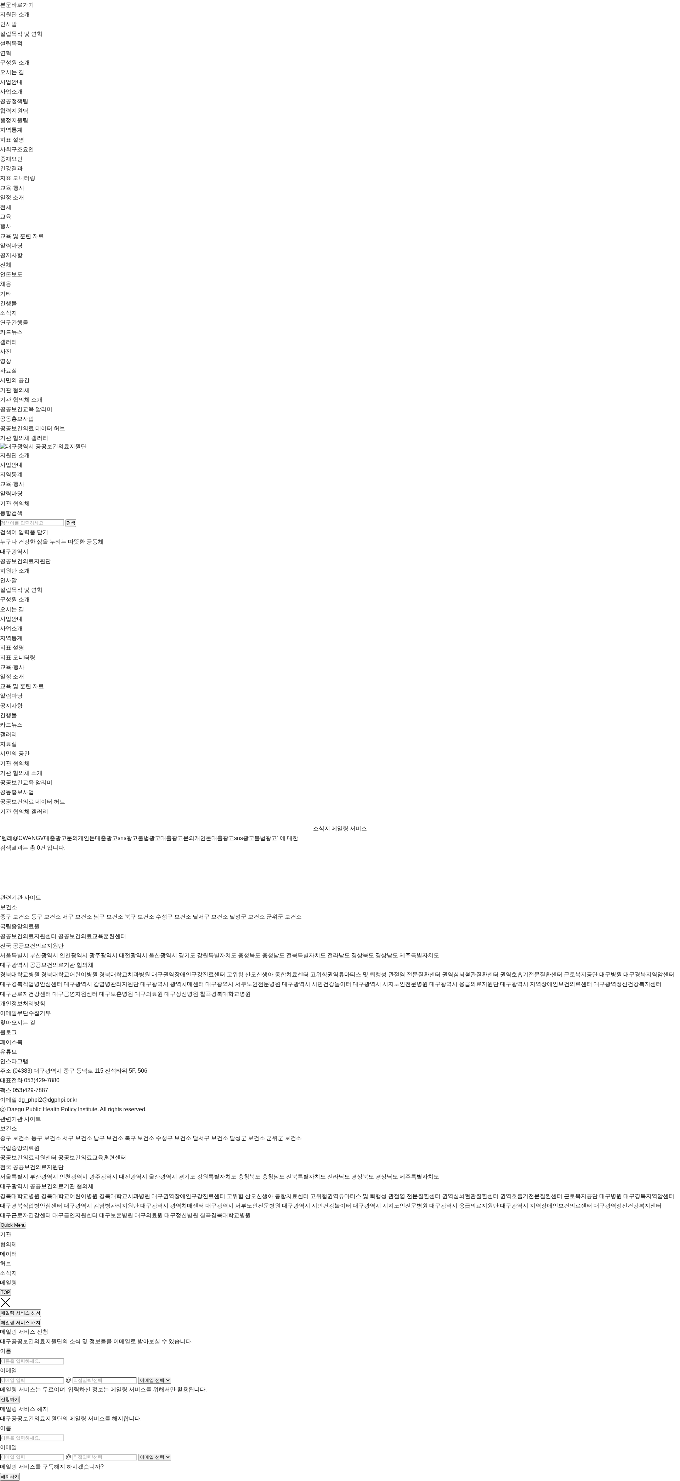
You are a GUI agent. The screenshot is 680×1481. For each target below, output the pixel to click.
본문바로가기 (17, 5)
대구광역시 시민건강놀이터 (316, 984)
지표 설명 (12, 648)
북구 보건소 (139, 917)
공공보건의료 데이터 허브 (32, 428)
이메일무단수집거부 (25, 1013)
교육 (5, 217)
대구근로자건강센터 (25, 994)
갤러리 (8, 734)
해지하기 (10, 1476)
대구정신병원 (181, 994)
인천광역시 (74, 955)
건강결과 (11, 168)
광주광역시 (103, 955)
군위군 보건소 (284, 917)
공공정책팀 (14, 101)
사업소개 (11, 628)
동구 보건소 (46, 917)
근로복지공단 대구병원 (593, 974)
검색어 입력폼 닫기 (24, 532)
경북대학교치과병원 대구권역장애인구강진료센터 (162, 974)
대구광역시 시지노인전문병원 (390, 984)
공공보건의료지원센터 (28, 936)
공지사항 (11, 706)
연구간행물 (14, 322)
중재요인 (11, 159)
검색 (70, 523)
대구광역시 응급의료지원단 (464, 984)
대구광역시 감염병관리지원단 (101, 984)
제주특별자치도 (419, 955)
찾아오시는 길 (17, 1023)
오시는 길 (12, 72)
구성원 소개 (15, 62)
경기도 (187, 955)
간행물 (8, 715)
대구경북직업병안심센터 (31, 984)
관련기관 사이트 (20, 898)
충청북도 (249, 955)
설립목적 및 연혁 (21, 590)
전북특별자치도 (306, 955)
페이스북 (11, 1042)
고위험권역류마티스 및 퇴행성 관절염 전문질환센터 (375, 974)
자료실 (8, 371)
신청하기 (10, 1399)
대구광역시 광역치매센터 (172, 984)
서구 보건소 (77, 917)
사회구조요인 (17, 149)
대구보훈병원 (116, 994)
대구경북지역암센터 (648, 974)
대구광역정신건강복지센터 (628, 984)
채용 (5, 284)
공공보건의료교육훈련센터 (92, 936)
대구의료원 (149, 994)
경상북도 (362, 955)
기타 (5, 294)
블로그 (8, 1032)
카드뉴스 (11, 332)
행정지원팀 (14, 120)
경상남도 (386, 955)
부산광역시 (44, 955)
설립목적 (11, 43)
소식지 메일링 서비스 (340, 828)
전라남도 (338, 955)
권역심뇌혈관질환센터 (470, 974)
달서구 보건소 (210, 917)
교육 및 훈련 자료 (22, 236)
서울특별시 (14, 955)
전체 (5, 207)
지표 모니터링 (17, 178)
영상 (5, 361)
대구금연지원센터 (75, 994)
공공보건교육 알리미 (26, 409)
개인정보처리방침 (22, 1003)
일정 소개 (12, 677)
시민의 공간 (15, 380)
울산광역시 (163, 955)
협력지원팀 (14, 111)
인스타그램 (14, 1061)
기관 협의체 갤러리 (24, 438)
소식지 (8, 313)
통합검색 (11, 513)
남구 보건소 (108, 917)
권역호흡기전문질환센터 (531, 974)
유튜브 (8, 1052)
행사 (5, 226)
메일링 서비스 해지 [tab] (20, 1322)
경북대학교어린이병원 (69, 974)
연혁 (5, 53)
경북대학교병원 (20, 974)
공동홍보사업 (17, 419)
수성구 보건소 (173, 917)
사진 (5, 351)
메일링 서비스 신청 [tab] (20, 1313)
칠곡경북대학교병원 (225, 994)
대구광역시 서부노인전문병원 (242, 984)
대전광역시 (133, 955)
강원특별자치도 (217, 955)
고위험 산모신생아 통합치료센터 (268, 974)
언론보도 (11, 274)
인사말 (8, 24)
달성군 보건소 (247, 917)
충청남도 (273, 955)
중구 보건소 (15, 917)
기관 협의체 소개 (21, 400)
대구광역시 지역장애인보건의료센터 (546, 984)
